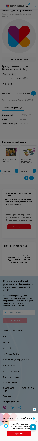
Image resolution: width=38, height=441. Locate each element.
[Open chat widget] (33, 427)
